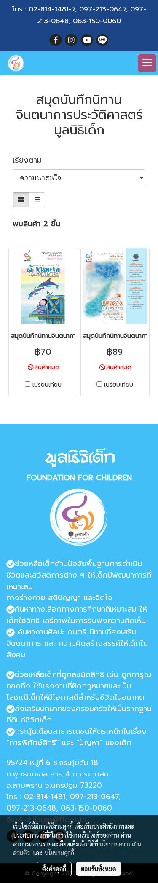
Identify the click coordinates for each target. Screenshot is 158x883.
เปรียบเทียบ (47, 385)
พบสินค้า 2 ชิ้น (36, 224)
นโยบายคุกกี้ (59, 852)
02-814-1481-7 (52, 9)
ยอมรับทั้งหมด (98, 868)
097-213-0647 (102, 9)
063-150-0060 (97, 21)
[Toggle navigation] (147, 63)
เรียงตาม (32, 160)
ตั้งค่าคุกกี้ (54, 868)
